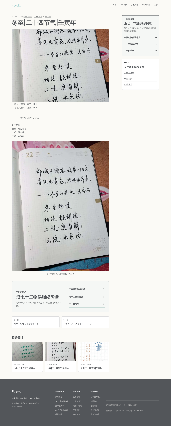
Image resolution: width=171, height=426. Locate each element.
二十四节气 (38, 16)
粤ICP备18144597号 (131, 405)
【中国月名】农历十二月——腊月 (78, 322)
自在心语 (48, 16)
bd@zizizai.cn (119, 411)
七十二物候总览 (87, 296)
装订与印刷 (95, 410)
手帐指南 (134, 4)
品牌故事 (94, 401)
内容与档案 (146, 4)
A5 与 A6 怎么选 (61, 410)
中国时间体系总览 (87, 289)
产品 (114, 4)
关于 (156, 4)
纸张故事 (94, 405)
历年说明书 (59, 405)
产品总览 (128, 84)
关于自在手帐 (96, 397)
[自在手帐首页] (27, 391)
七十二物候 (28, 16)
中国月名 (76, 414)
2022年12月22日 (67, 274)
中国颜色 (76, 410)
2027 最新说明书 (61, 401)
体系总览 (76, 397)
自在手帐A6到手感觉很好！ (26, 322)
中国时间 (123, 4)
